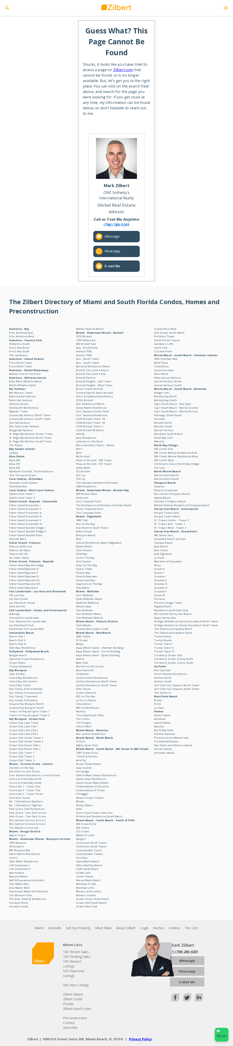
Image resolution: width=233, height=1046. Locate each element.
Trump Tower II (164, 647)
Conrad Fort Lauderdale (24, 617)
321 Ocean (82, 831)
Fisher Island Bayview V (23, 572)
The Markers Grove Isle (23, 827)
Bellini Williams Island (22, 385)
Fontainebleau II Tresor (90, 790)
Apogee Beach (18, 655)
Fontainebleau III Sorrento (92, 786)
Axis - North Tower (87, 358)
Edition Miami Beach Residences (96, 775)
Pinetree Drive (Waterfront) (171, 737)
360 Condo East (163, 448)
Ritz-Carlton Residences (91, 734)
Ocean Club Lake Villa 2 (23, 730)
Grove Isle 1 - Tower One (25, 786)
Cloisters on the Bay (21, 767)
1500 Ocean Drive (87, 752)
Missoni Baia (83, 606)
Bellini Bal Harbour (21, 400)
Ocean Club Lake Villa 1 (23, 726)
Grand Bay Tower (20, 685)
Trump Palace (163, 636)
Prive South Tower (21, 366)
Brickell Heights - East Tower (93, 381)
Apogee (81, 839)
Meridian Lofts (85, 887)
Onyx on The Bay (86, 565)
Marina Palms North (166, 475)
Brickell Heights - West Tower (94, 385)
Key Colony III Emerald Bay (25, 689)
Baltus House (84, 531)
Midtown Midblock (87, 602)
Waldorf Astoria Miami (90, 328)
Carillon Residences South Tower (96, 685)
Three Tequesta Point (89, 508)
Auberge (14, 614)
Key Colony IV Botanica (23, 700)
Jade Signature (163, 554)
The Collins (83, 719)
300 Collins (82, 827)
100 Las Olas (16, 595)
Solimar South (163, 681)
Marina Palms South (166, 478)
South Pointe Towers (167, 340)
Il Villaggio (82, 794)
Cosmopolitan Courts (89, 850)
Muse (157, 565)
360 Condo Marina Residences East (175, 452)
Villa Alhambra (18, 486)
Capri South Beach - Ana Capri (172, 403)
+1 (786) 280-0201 (184, 951)
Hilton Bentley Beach (89, 865)
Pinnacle (159, 599)
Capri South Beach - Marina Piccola (176, 411)
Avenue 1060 (84, 355)
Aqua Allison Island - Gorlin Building (98, 651)
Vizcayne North (18, 902)
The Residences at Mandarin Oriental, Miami (104, 505)
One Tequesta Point (88, 501)
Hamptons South (19, 343)
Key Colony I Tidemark (23, 696)
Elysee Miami (84, 546)
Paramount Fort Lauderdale (26, 629)
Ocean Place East (86, 906)
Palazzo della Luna (20, 546)
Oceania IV (160, 587)
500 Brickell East (86, 343)
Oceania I (160, 576)
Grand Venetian (164, 370)
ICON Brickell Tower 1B (90, 422)
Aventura (159, 719)
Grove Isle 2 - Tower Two (25, 790)
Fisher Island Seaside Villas (25, 535)
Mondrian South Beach (168, 433)
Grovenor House (19, 797)
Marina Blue (16, 872)
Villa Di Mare (84, 726)
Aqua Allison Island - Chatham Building (100, 647)
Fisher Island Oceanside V (25, 520)
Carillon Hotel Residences (92, 677)
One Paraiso (83, 561)
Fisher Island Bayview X (23, 587)
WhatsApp (112, 251)
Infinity (80, 433)
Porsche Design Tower (168, 602)
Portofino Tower (164, 336)
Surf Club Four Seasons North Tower (177, 685)
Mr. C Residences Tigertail (25, 805)
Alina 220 (14, 467)
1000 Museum (17, 842)
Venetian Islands (164, 752)
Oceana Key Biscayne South (26, 707)
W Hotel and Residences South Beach (99, 816)
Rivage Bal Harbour (21, 430)
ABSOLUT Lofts (85, 835)
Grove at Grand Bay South (25, 782)
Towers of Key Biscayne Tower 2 (29, 715)
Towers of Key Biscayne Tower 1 (29, 711)
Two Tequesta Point (88, 512)
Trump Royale (163, 640)
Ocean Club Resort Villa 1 (25, 745)
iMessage (112, 236)
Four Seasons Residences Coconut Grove (35, 775)
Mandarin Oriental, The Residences (31, 471)
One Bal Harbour (19, 422)
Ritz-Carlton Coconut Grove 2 (27, 824)
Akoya (80, 644)
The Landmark (18, 355)
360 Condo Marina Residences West (176, 456)
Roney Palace (84, 805)
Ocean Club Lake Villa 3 (23, 734)
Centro (13, 857)
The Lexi (159, 467)
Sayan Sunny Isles (165, 617)
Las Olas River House (22, 602)
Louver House (85, 876)
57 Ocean (82, 640)
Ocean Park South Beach (91, 902)
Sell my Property (78, 928)
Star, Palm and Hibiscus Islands (173, 745)
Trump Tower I (163, 644)
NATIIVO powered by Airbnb (26, 880)
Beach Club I (17, 636)
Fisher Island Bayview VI (24, 576)
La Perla (159, 557)
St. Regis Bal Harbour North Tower (30, 437)
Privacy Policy (140, 1039)
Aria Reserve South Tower (92, 527)
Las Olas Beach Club (21, 625)
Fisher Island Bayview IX (24, 569)
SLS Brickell (83, 471)
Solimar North (163, 677)
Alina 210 (14, 463)
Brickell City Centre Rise (91, 373)
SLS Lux (80, 475)
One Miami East (18, 884)
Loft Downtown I (19, 865)
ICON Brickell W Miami (90, 430)
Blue (79, 539)
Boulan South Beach (88, 764)
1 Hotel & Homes (86, 756)
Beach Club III (17, 644)
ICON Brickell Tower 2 (89, 426)
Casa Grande (84, 767)
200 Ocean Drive (86, 824)
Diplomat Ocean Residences (26, 659)
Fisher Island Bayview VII (24, 580)
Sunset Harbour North (168, 381)
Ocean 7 (159, 572)
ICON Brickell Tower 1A (90, 418)
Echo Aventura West (21, 336)
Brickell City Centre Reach (92, 370)
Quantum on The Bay (89, 584)
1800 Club (82, 520)
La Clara (159, 707)
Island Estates (162, 722)
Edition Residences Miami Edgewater (99, 542)
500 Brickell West (86, 493)
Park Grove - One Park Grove (27, 812)
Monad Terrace (163, 430)
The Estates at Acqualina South (173, 632)
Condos (174, 928)
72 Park (80, 741)
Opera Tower (84, 569)
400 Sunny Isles (163, 535)
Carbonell (82, 497)
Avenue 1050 (84, 351)
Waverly (159, 441)
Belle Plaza (161, 362)
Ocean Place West (165, 328)
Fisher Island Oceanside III (25, 512)
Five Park (81, 857)
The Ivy (80, 478)
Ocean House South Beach (92, 899)
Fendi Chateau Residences (170, 674)
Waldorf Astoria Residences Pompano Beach (181, 505)
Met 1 (79, 448)
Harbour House (18, 403)
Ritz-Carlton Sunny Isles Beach (173, 614)
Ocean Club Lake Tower (24, 722)
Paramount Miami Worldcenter (28, 891)
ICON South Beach (87, 869)
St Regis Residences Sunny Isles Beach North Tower (186, 621)
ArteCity (81, 760)
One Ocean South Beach (169, 332)
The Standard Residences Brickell (97, 482)
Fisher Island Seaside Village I (27, 527)
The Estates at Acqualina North (173, 629)
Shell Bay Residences (22, 647)
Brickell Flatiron (86, 377)
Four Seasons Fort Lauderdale (27, 621)
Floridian (159, 418)
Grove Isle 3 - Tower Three (26, 794)
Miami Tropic (17, 835)
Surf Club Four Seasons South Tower (177, 689)
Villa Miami (83, 587)
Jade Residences (86, 437)
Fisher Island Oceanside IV (25, 516)
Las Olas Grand (18, 599)
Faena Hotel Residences (91, 779)
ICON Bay (81, 554)
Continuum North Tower (91, 842)
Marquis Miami (18, 876)
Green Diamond (86, 692)
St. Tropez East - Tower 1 (169, 524)
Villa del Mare (17, 539)
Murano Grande (86, 895)
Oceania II (160, 580)
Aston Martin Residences (24, 854)
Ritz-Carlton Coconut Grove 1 (27, 820)
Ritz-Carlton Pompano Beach (172, 493)
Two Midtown (84, 610)
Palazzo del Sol (18, 554)
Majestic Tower (18, 411)
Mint (79, 452)
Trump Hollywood (20, 666)
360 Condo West (164, 460)
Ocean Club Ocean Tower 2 (26, 741)
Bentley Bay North (165, 396)
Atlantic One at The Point (25, 373)
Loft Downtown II (19, 869)
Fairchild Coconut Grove (24, 771)
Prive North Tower (21, 362)
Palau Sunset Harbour (167, 377)
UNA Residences (86, 486)
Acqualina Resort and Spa (170, 539)
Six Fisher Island (19, 557)
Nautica (80, 711)
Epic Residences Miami (90, 403)
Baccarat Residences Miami (93, 366)
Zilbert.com (123, 69)
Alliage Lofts (161, 392)
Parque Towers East (166, 512)
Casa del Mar (17, 674)
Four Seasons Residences (91, 415)
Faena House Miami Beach (92, 782)
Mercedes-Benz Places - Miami (95, 445)
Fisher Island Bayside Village (26, 565)
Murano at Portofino (88, 891)
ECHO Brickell (84, 400)
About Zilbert (126, 928)
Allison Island (162, 715)
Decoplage (82, 771)
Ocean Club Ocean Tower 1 (26, 737)
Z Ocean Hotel (163, 351)
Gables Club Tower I (21, 493)
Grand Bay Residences (23, 677)
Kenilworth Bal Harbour (23, 407)
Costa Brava (161, 366)
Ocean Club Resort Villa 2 (25, 749)
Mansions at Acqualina (168, 561)
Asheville (54, 928)
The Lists (191, 928)
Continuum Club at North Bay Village (176, 463)
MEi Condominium (87, 707)
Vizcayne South (18, 906)
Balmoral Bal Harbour (22, 396)
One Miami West (19, 887)
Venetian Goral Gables (23, 482)
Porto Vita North (19, 347)
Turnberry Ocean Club (168, 655)
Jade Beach (161, 546)
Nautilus (159, 726)
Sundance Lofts (163, 343)
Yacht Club (160, 347)
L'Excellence (83, 704)
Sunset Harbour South (168, 385)
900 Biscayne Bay (19, 850)
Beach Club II (17, 640)
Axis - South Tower (87, 362)
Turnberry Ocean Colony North (173, 659)
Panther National (164, 734)
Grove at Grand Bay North (25, 779)
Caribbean (82, 674)
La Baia (13, 452)
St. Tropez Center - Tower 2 (171, 520)
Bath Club (82, 662)
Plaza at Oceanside (166, 490)
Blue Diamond (85, 670)
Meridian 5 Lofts (86, 884)
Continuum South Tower (91, 846)
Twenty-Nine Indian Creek (92, 629)
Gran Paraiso (84, 550)
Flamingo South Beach (168, 415)
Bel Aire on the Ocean (90, 666)
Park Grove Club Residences (27, 809)
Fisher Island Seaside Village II (27, 531)
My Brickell (83, 456)
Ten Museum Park (20, 895)
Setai (79, 809)
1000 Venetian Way (165, 358)
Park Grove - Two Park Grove (27, 816)
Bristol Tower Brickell (89, 388)
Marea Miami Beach (88, 880)
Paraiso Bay (83, 572)
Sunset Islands (163, 749)
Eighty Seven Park (87, 745)
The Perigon (83, 722)
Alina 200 (14, 460)
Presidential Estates (166, 741)
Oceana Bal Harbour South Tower (30, 418)
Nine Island (161, 373)
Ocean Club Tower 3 (22, 760)
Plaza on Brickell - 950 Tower (94, 460)
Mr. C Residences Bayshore (26, 801)
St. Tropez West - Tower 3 (170, 527)
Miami (39, 928)
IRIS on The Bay (85, 696)
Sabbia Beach (162, 497)
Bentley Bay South (165, 400)
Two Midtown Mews (88, 614)
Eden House (83, 689)
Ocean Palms (17, 662)
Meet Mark (103, 928)
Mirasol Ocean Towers (90, 797)
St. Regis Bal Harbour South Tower (30, 441)
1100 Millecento (86, 340)
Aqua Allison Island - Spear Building (97, 655)
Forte (157, 704)
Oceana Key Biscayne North (26, 704)
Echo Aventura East (21, 332)
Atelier (80, 659)
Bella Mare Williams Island (25, 381)
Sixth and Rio (17, 606)
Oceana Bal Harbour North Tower (30, 415)
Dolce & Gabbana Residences (94, 396)
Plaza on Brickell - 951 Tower (94, 463)
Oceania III (160, 584)
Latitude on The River (89, 441)
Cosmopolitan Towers (89, 854)
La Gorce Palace (86, 700)
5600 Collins (83, 636)
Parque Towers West (167, 516)
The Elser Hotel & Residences (27, 899)
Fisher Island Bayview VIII (24, 584)
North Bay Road (163, 730)
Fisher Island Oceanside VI (25, 524)
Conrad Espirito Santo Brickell (94, 392)
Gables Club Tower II (22, 497)
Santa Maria (83, 467)
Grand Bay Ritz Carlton (23, 681)
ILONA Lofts (83, 872)
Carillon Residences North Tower (96, 681)
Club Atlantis (83, 625)
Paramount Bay (85, 580)
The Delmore (162, 692)
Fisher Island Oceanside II (25, 508)
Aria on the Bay (85, 524)
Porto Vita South (19, 351)
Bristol (158, 700)
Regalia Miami (162, 606)
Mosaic (80, 801)
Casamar (159, 486)
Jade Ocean (161, 550)
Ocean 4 (159, 569)
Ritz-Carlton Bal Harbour (24, 426)
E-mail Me (112, 266)
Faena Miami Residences (91, 407)
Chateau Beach (163, 542)
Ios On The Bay (85, 557)
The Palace (16, 445)
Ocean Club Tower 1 (22, 752)
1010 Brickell (84, 336)
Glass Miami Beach (87, 861)
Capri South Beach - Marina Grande (176, 407)
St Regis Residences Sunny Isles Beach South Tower (186, 625)
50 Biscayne (16, 846)
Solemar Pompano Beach (170, 501)
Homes (158, 928)
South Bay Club (163, 437)
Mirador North (163, 422)
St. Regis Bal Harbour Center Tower (31, 433)
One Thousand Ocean (22, 475)
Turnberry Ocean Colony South (173, 662)
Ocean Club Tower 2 (22, 756)
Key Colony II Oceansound (25, 692)
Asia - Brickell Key (87, 347)
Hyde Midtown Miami (89, 599)
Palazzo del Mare (19, 550)
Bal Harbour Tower (21, 392)
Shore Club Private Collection (94, 812)
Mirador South (163, 426)
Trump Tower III (164, 651)
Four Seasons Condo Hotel (92, 411)
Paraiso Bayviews (86, 576)
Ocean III (159, 595)
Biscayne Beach (85, 535)
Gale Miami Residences (23, 861)
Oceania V (160, 591)
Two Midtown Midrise (89, 617)
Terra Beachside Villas (90, 715)
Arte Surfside (162, 670)
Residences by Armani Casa (171, 610)
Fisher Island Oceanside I (24, 505)
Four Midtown (85, 595)
